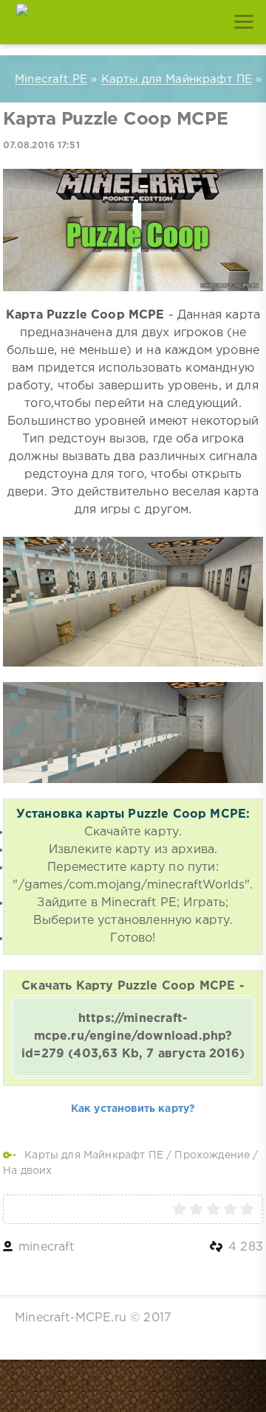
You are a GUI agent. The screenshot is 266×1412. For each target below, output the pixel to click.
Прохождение (212, 1155)
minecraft (46, 1247)
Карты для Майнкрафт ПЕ (93, 1155)
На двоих (27, 1170)
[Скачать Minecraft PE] (22, 22)
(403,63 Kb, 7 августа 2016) (133, 1036)
